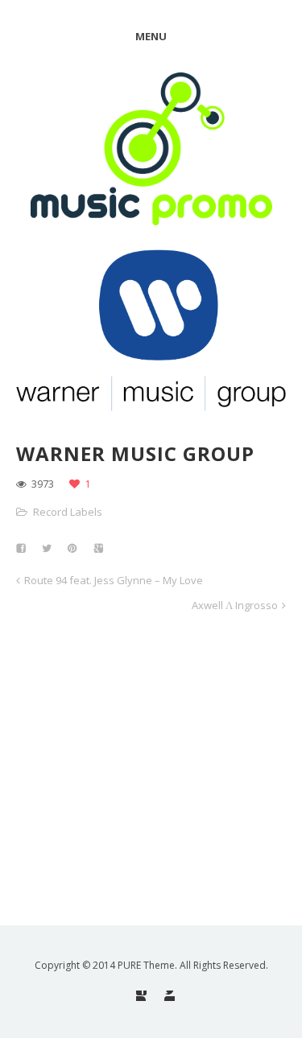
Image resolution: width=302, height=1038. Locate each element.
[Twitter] (169, 996)
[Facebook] (141, 996)
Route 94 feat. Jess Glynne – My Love (113, 580)
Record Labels (67, 512)
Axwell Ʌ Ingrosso (235, 605)
